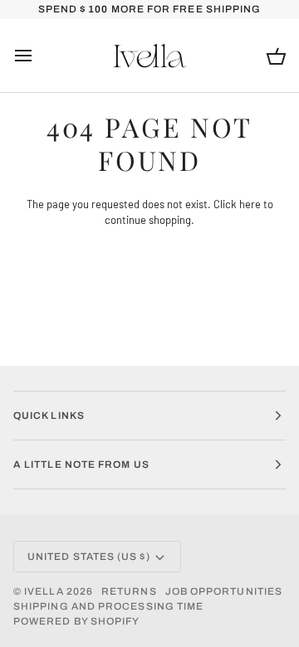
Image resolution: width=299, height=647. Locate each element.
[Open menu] (38, 56)
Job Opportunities (223, 591)
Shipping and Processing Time (108, 606)
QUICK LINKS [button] (49, 415)
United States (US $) (88, 556)
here (250, 204)
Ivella (43, 591)
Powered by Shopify (76, 621)
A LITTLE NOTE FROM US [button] (81, 464)
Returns (129, 591)
